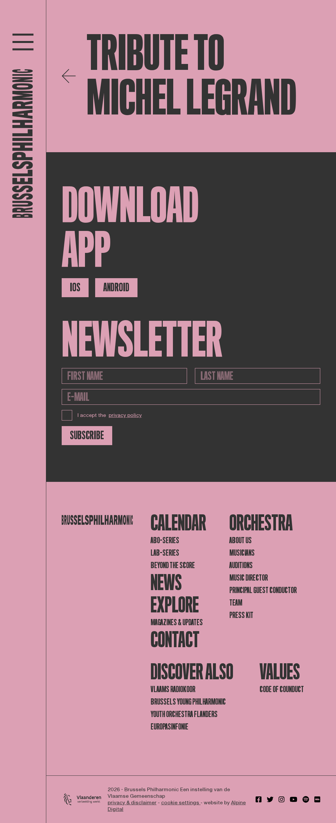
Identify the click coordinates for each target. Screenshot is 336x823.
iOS (75, 287)
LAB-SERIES (165, 553)
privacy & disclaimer (132, 802)
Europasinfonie (169, 726)
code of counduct (282, 689)
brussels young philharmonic (188, 702)
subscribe (87, 435)
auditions (241, 565)
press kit (241, 615)
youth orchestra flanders (184, 714)
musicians (242, 553)
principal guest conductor (263, 590)
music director (248, 578)
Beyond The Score (173, 565)
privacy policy (125, 415)
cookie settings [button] (180, 802)
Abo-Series (165, 540)
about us (240, 540)
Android (116, 287)
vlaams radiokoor (173, 689)
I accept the (109, 415)
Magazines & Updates (177, 622)
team (235, 602)
